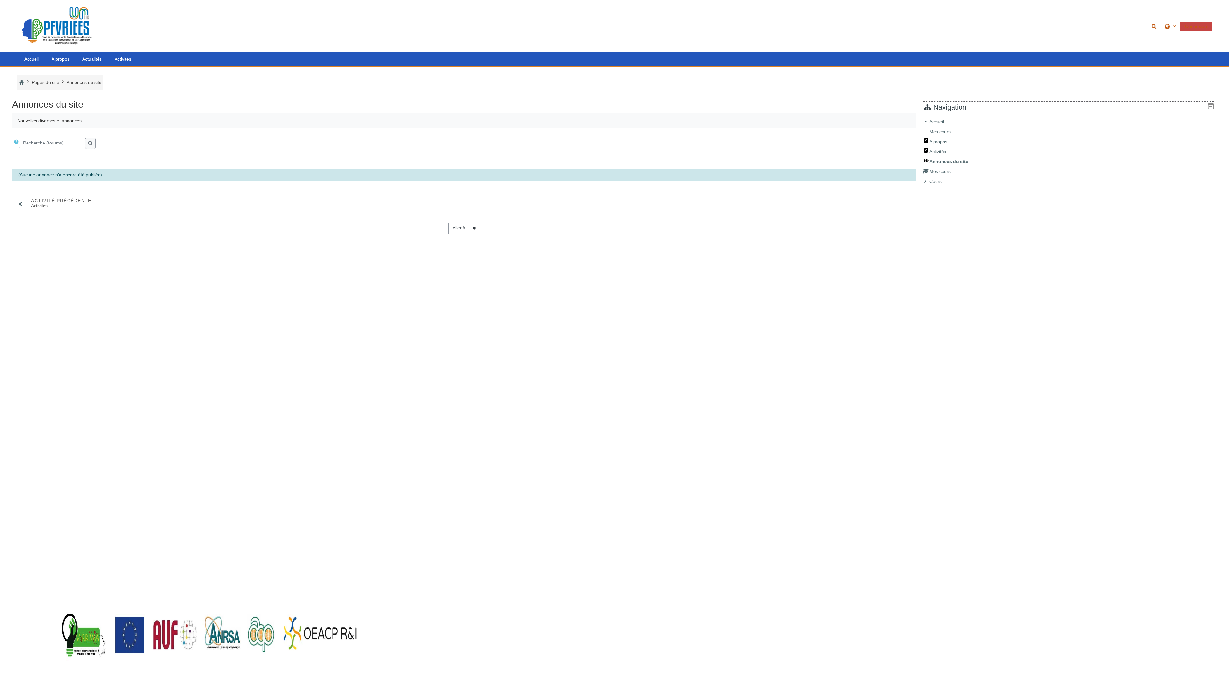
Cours (935, 181)
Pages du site (45, 82)
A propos (60, 59)
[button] (1154, 26)
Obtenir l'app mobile (37, 685)
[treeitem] (1068, 151)
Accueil (31, 59)
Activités (123, 59)
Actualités (92, 59)
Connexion (1196, 26)
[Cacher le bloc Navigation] (1211, 106)
